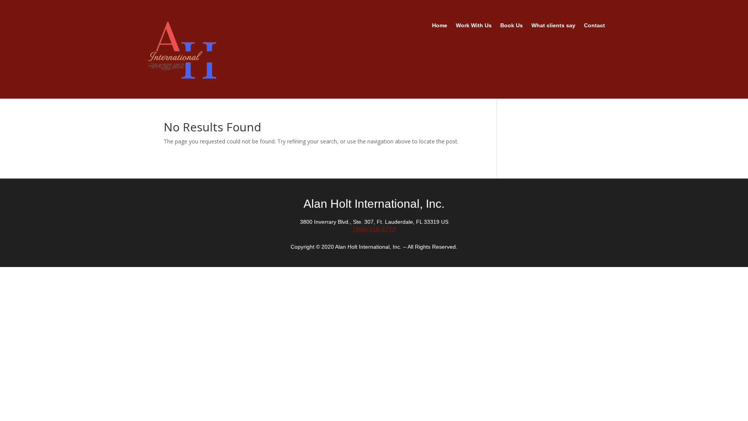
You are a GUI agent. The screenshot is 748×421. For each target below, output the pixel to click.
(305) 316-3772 (374, 229)
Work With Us (474, 25)
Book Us (511, 25)
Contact (594, 25)
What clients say (553, 25)
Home (439, 25)
